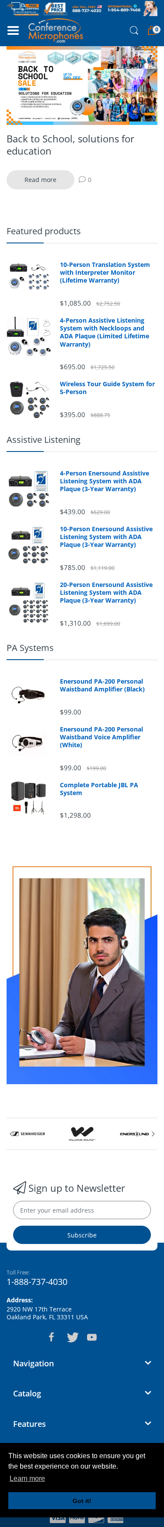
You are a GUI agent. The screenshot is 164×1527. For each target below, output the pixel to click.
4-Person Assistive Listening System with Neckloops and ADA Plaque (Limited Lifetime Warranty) (104, 332)
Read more (40, 179)
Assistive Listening (43, 439)
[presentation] (11, 1133)
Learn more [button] (27, 1478)
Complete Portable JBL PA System (99, 789)
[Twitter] (72, 1337)
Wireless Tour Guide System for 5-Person (107, 388)
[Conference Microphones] (55, 30)
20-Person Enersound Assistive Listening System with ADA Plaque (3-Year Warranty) (106, 592)
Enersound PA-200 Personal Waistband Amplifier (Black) (102, 685)
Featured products (44, 231)
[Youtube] (92, 1337)
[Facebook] (51, 1337)
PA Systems (30, 648)
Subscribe (82, 1235)
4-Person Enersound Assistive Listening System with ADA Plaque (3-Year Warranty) (104, 481)
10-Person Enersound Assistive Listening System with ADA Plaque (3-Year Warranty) (106, 537)
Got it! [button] (82, 1500)
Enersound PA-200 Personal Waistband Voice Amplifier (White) (101, 737)
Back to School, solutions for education (70, 145)
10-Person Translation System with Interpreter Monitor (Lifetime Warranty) (105, 272)
